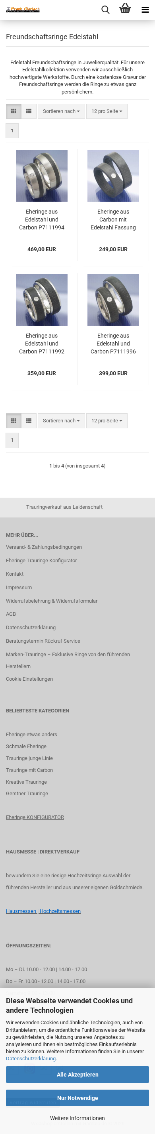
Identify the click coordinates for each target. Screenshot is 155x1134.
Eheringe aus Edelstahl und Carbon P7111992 (41, 343)
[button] (13, 111)
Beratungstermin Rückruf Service (43, 641)
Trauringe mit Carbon (29, 770)
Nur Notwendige (77, 1098)
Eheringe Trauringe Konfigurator (41, 560)
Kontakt (14, 574)
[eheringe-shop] (20, 10)
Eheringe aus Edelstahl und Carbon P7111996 (113, 343)
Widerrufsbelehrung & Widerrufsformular (51, 601)
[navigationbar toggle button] (145, 10)
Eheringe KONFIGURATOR (35, 817)
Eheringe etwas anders (31, 734)
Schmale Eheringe (26, 746)
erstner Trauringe (29, 793)
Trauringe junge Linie (29, 758)
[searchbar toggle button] (105, 10)
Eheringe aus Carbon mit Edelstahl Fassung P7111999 (113, 219)
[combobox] (61, 111)
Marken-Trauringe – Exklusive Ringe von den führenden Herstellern (68, 660)
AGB (11, 614)
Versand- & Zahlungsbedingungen (44, 547)
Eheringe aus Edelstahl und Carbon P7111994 (41, 219)
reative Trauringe (28, 782)
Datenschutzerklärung (31, 1058)
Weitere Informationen (77, 1118)
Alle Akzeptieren (78, 1074)
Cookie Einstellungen (29, 679)
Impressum (19, 587)
